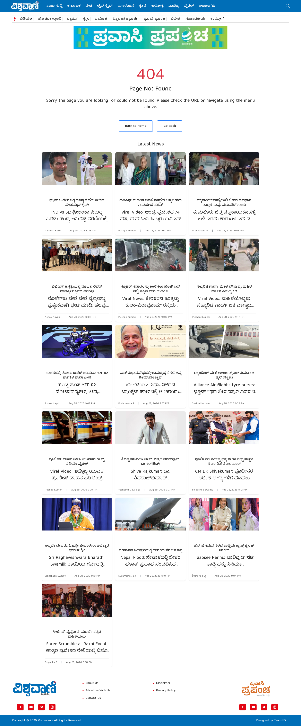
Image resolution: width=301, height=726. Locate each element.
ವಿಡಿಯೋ (26, 19)
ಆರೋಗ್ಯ (157, 6)
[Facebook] (20, 707)
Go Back (169, 126)
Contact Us (93, 698)
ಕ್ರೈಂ (86, 19)
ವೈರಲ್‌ (189, 6)
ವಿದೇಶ (175, 19)
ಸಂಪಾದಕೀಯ (195, 19)
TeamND (280, 721)
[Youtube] (31, 707)
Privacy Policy (166, 691)
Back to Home (135, 126)
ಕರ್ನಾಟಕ (73, 6)
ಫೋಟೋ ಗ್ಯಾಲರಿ (49, 19)
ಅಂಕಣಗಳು (207, 6)
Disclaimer (163, 683)
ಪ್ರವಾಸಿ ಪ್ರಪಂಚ (154, 19)
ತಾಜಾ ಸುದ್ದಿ (54, 6)
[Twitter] (41, 707)
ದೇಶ (88, 6)
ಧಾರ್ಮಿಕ (101, 19)
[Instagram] (52, 707)
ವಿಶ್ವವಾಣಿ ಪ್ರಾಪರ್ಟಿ (125, 19)
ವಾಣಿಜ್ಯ (173, 6)
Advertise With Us (98, 691)
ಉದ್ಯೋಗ (217, 19)
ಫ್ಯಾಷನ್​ (72, 19)
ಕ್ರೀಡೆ (142, 6)
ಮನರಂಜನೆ (126, 6)
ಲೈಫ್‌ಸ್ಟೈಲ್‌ (105, 6)
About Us (92, 683)
